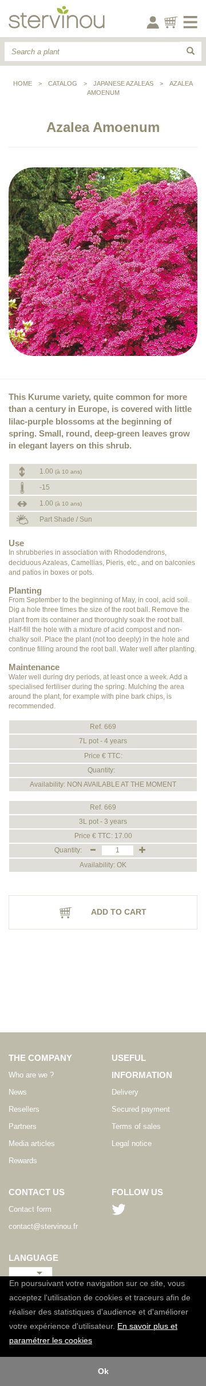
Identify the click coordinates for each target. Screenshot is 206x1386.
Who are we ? (31, 1075)
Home (22, 83)
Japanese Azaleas (123, 83)
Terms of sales (136, 1126)
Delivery (125, 1092)
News (18, 1092)
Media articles (32, 1143)
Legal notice (132, 1143)
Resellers (24, 1109)
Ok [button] (103, 1371)
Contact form (30, 1209)
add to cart (117, 911)
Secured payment (141, 1109)
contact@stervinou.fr (43, 1226)
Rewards (23, 1160)
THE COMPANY (40, 1058)
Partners (23, 1126)
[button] (96, 1341)
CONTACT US (37, 1192)
